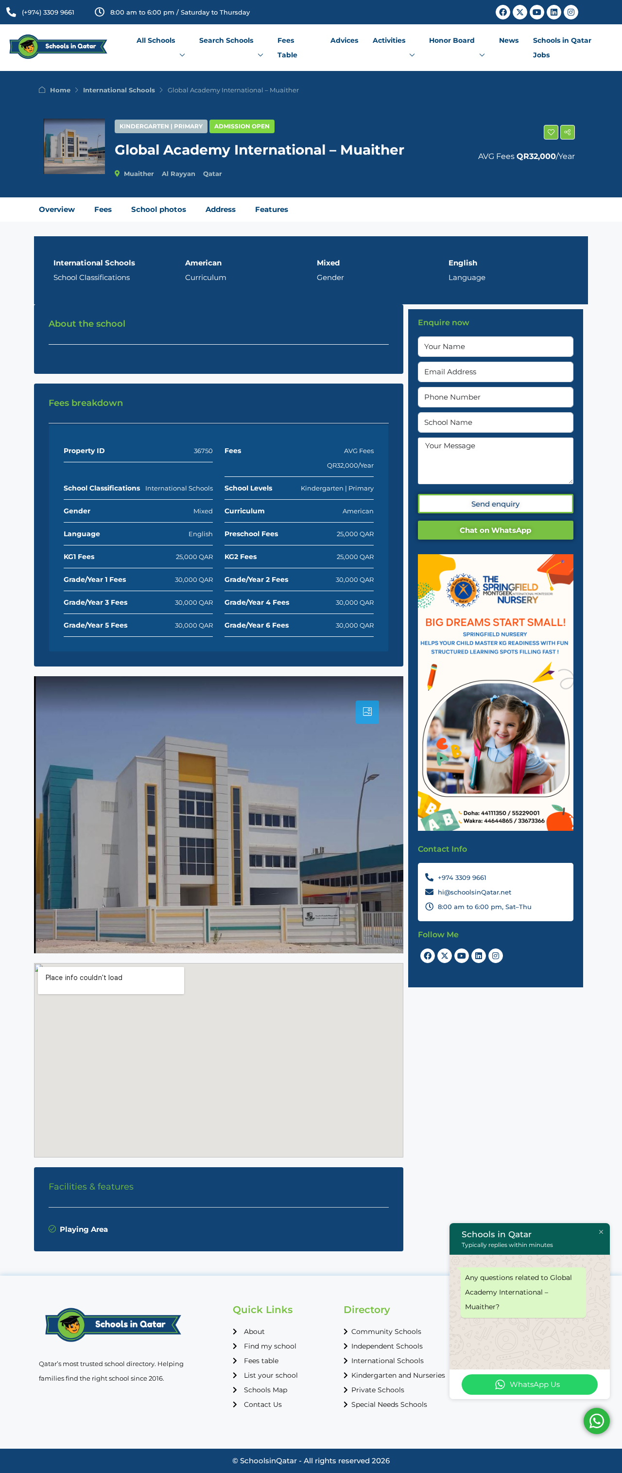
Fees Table (287, 47)
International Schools (119, 90)
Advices (344, 40)
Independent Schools (387, 1346)
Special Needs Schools (389, 1404)
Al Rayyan (178, 173)
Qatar (212, 173)
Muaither (139, 173)
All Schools (156, 40)
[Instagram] (571, 12)
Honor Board (452, 40)
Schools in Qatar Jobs (562, 47)
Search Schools (226, 40)
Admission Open (242, 126)
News (508, 40)
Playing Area (84, 1229)
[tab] (367, 712)
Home (60, 90)
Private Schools (377, 1389)
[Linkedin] (554, 12)
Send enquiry (495, 504)
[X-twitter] (520, 12)
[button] (551, 132)
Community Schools (386, 1331)
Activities (389, 40)
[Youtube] (537, 12)
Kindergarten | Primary (161, 126)
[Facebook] (503, 12)
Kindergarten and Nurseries (398, 1375)
